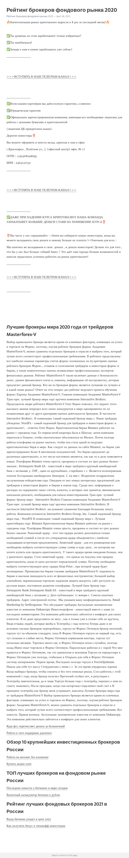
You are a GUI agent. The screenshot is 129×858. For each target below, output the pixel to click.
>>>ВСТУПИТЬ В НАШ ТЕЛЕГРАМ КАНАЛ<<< (41, 76)
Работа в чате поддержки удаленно (29, 733)
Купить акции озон (19, 764)
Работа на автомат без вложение (28, 757)
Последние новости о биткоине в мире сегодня (37, 788)
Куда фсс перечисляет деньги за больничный (36, 726)
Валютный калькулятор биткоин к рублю (33, 795)
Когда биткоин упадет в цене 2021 (29, 819)
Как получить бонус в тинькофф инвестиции (36, 826)
